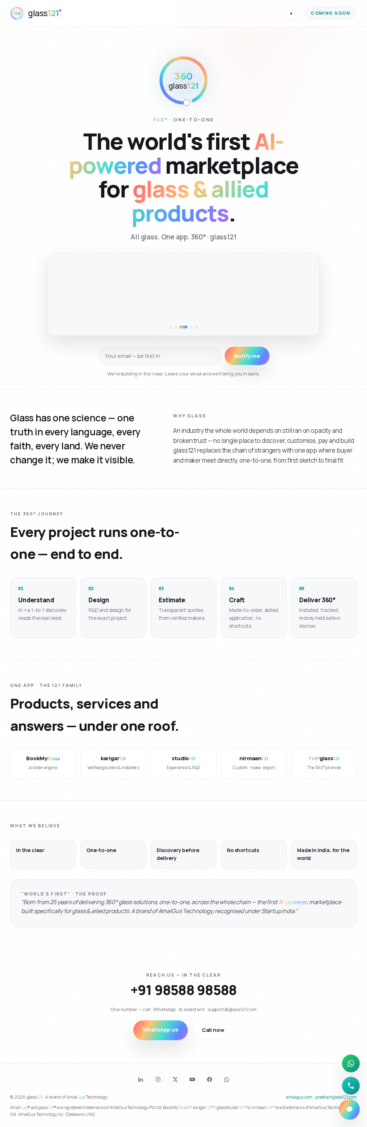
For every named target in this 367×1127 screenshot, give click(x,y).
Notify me (247, 356)
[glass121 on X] (175, 1079)
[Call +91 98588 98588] (351, 1086)
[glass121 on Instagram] (158, 1079)
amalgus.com (299, 1097)
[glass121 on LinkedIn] (140, 1079)
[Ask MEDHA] (349, 1109)
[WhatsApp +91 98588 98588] (226, 1079)
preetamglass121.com (336, 1097)
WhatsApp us (160, 1029)
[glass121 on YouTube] (192, 1079)
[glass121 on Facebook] (209, 1079)
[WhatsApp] (351, 1063)
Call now (213, 1030)
